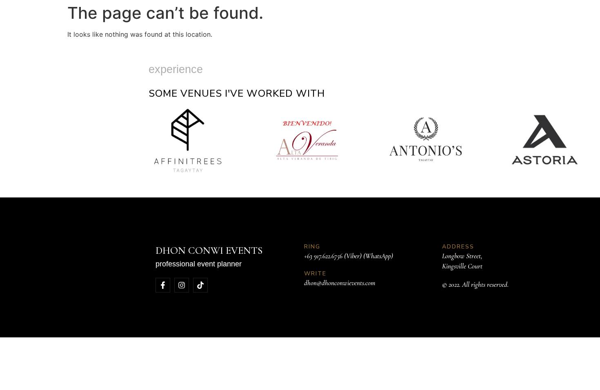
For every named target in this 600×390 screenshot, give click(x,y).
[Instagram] (181, 285)
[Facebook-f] (163, 285)
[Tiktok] (200, 285)
